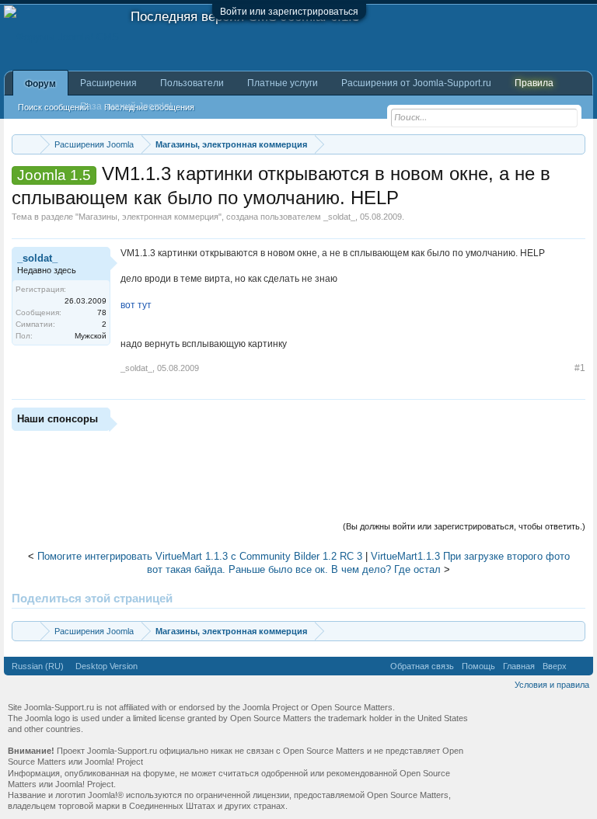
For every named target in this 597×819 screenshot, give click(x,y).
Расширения (108, 83)
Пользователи (192, 83)
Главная (519, 666)
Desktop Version (106, 666)
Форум (40, 83)
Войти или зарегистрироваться (289, 11)
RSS (579, 666)
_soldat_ (339, 216)
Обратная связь (422, 666)
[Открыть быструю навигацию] (576, 144)
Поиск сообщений (53, 107)
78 (101, 312)
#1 (579, 368)
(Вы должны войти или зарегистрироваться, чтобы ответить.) (464, 526)
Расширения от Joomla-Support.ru (416, 83)
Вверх (555, 666)
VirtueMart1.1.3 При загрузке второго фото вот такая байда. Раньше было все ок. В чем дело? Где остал (358, 562)
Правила (534, 83)
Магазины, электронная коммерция (148, 216)
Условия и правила (552, 684)
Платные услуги (282, 83)
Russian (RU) (38, 666)
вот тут (136, 305)
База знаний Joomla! (126, 106)
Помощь (478, 666)
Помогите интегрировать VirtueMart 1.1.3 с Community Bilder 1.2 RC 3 (199, 556)
